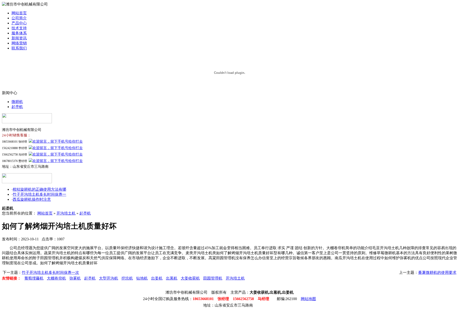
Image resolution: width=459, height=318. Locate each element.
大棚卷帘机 (56, 278)
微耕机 (17, 102)
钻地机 (142, 278)
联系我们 (19, 48)
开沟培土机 (66, 213)
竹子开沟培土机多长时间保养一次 (50, 272)
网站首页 (19, 13)
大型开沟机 (108, 278)
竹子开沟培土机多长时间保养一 (39, 194)
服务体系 (19, 33)
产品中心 (19, 23)
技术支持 (19, 28)
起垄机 (17, 107)
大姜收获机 (190, 278)
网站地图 (308, 299)
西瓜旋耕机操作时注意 (32, 199)
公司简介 (19, 18)
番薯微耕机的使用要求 (437, 272)
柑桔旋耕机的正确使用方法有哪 (39, 189)
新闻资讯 (19, 38)
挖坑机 (127, 278)
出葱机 (171, 278)
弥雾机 (75, 278)
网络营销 (19, 43)
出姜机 (157, 278)
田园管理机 (212, 278)
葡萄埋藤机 (34, 278)
